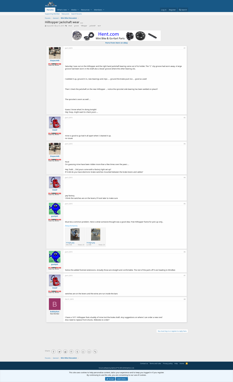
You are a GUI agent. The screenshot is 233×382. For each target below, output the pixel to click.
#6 (185, 252)
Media (73, 9)
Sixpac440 (50, 26)
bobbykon (54, 311)
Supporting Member (52, 14)
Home (182, 363)
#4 (185, 178)
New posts (65, 14)
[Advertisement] (125, 57)
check (70, 26)
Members (98, 9)
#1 (185, 48)
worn (99, 26)
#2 (185, 118)
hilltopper (84, 26)
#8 (185, 299)
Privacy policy (168, 363)
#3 (185, 144)
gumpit (54, 216)
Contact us (144, 363)
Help (176, 363)
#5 (185, 204)
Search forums (76, 14)
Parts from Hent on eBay (116, 42)
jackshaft (92, 26)
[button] (68, 10)
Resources (85, 9)
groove (76, 26)
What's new (62, 9)
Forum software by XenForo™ (116, 368)
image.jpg (70, 242)
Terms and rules (155, 363)
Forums (50, 9)
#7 (185, 276)
